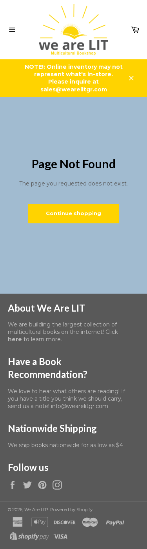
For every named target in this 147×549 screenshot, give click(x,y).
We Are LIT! (36, 509)
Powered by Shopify (71, 509)
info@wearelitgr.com (79, 406)
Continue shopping (73, 213)
